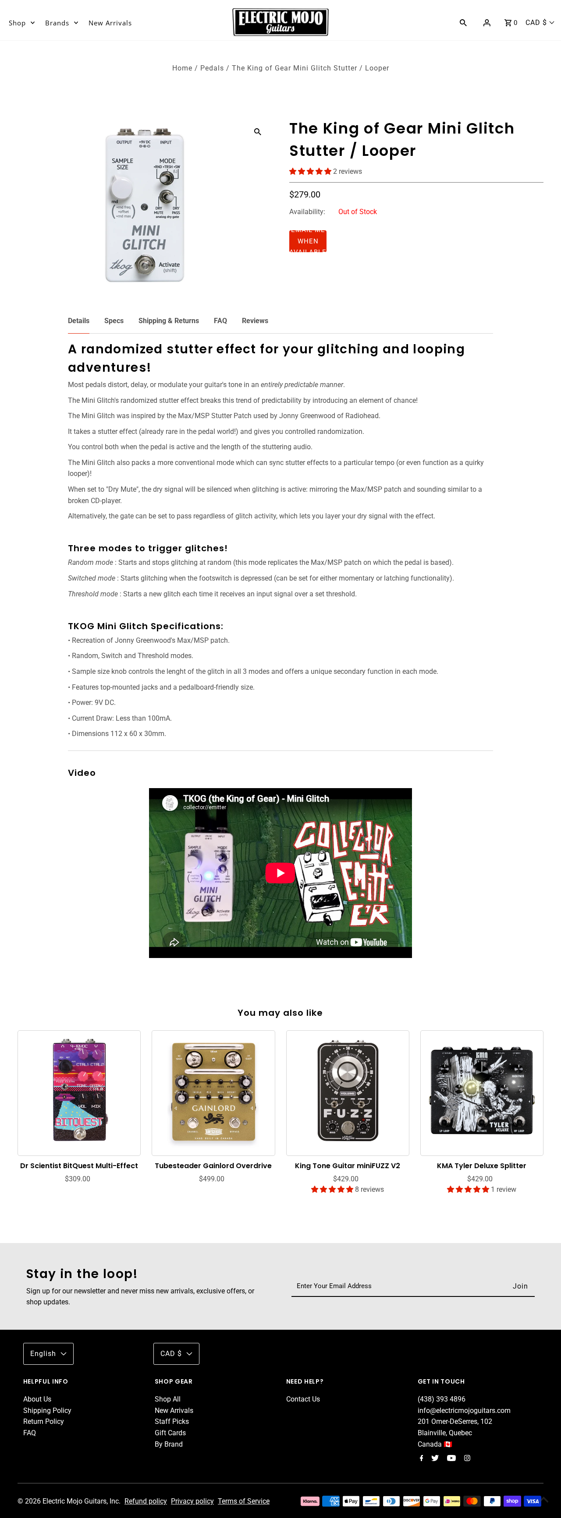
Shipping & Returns (168, 321)
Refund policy (145, 1501)
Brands (57, 22)
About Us (37, 1399)
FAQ (220, 321)
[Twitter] (434, 1459)
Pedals (212, 68)
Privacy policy (192, 1501)
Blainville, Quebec (445, 1433)
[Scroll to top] (543, 1500)
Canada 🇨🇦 (435, 1444)
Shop (17, 22)
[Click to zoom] (257, 131)
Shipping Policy (47, 1410)
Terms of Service (244, 1501)
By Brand (169, 1444)
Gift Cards (170, 1433)
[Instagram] (466, 1459)
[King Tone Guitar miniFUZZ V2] (348, 1091)
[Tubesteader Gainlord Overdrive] (213, 1091)
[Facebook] (420, 1459)
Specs (114, 321)
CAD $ (536, 22)
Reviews (255, 321)
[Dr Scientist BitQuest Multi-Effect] (79, 1091)
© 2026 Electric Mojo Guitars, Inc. (70, 1501)
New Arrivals (110, 22)
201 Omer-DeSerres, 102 (455, 1421)
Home (182, 68)
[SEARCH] (463, 22)
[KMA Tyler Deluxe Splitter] (482, 1091)
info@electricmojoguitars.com (464, 1410)
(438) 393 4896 (441, 1399)
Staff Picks (172, 1421)
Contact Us (303, 1399)
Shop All (168, 1399)
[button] (311, 171)
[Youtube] (450, 1459)
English (43, 1353)
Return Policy (43, 1421)
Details (78, 321)
